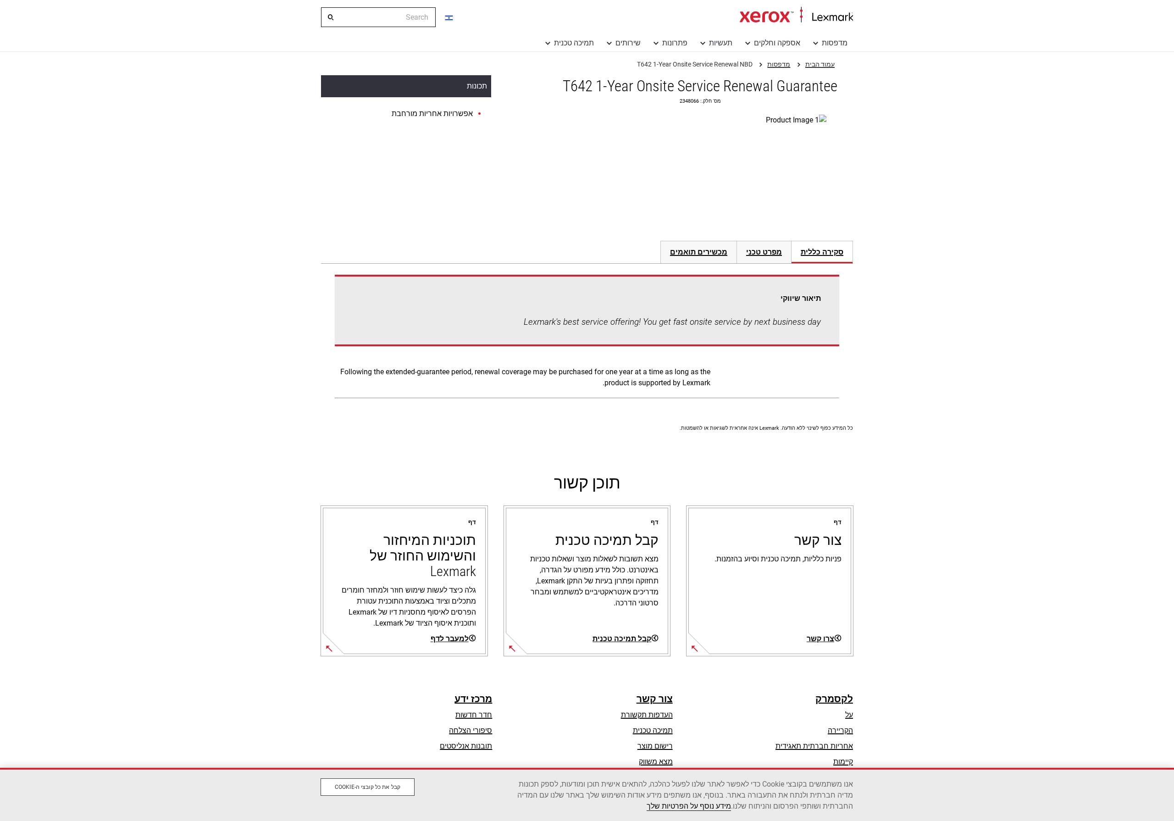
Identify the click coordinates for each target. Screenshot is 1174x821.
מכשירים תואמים (698, 252)
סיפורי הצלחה (470, 730)
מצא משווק (656, 761)
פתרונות (674, 43)
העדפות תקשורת (647, 714)
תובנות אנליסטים (466, 746)
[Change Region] (449, 17)
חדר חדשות (473, 714)
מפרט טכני (764, 252)
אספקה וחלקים (777, 43)
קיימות (843, 761)
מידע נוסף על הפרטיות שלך (689, 806)
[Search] (330, 17)
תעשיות (720, 43)
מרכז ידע (473, 699)
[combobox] (378, 17)
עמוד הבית (796, 15)
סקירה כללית (822, 252)
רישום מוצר (655, 746)
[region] (587, 794)
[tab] (822, 252)
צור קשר (655, 699)
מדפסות (834, 43)
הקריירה (840, 730)
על (849, 714)
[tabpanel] (587, 338)
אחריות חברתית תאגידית (814, 746)
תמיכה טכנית (574, 43)
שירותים (628, 43)
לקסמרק (834, 699)
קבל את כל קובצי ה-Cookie (367, 787)
